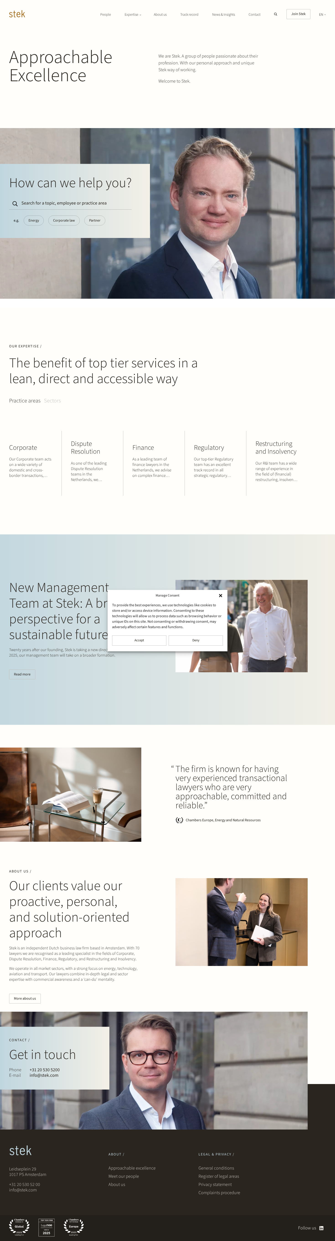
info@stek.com (44, 1075)
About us (160, 14)
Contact (254, 14)
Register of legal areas (218, 1176)
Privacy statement (215, 1184)
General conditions (216, 1168)
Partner (94, 220)
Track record (189, 14)
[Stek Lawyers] (17, 14)
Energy (33, 220)
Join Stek (298, 13)
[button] (220, 595)
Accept (139, 640)
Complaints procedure (219, 1193)
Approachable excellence (132, 1168)
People (105, 14)
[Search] (14, 202)
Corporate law (64, 220)
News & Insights (223, 14)
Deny (195, 640)
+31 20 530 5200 (45, 1070)
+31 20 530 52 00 (24, 1184)
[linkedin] (321, 1228)
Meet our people (123, 1176)
